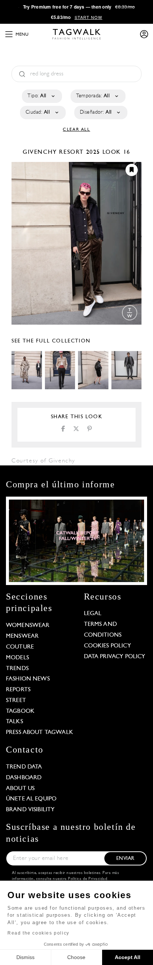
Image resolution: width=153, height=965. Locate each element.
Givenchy (41, 152)
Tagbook (20, 711)
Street (16, 701)
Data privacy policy (115, 657)
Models (17, 658)
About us (20, 789)
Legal (93, 614)
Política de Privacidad (87, 879)
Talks (14, 722)
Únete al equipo (31, 799)
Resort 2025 (79, 152)
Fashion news (28, 679)
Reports (18, 690)
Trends (17, 669)
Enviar (125, 858)
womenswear (28, 625)
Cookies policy (107, 646)
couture (20, 647)
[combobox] (41, 96)
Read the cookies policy (38, 933)
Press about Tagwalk (39, 732)
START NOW (88, 17)
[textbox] (41, 96)
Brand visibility (30, 810)
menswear (22, 636)
